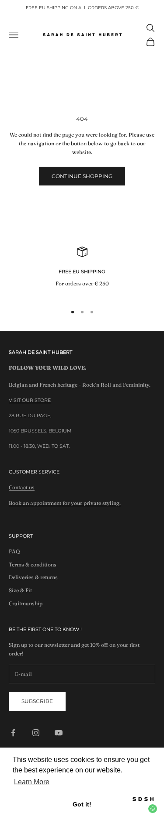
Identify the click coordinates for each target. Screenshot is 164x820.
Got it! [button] (82, 804)
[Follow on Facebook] (13, 732)
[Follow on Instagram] (35, 732)
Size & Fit (20, 590)
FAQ (14, 551)
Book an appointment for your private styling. (65, 503)
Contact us (22, 487)
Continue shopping (82, 176)
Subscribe (37, 701)
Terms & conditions (32, 564)
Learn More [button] (31, 782)
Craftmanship (25, 603)
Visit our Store (30, 400)
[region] (82, 272)
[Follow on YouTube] (58, 732)
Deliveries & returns (33, 577)
